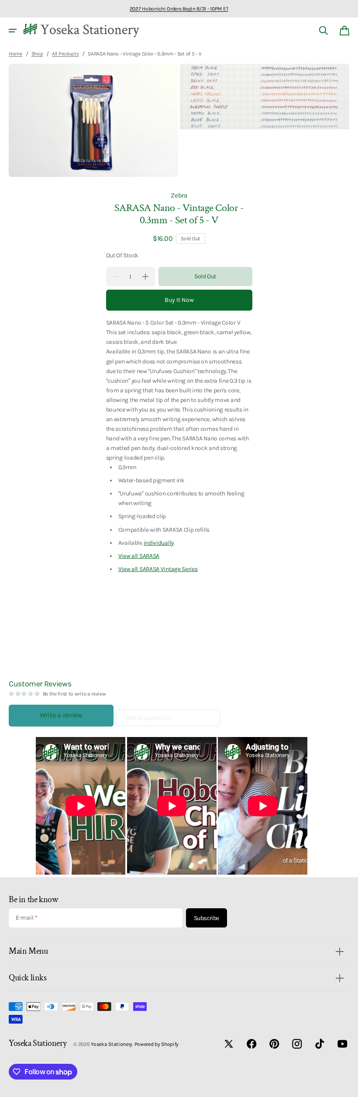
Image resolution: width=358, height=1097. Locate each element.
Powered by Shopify (156, 1044)
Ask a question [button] (148, 717)
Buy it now (179, 300)
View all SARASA (139, 555)
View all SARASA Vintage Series (158, 568)
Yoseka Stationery (111, 1044)
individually (159, 542)
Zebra (179, 195)
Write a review (61, 715)
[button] (12, 30)
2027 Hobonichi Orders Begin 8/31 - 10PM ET (179, 9)
